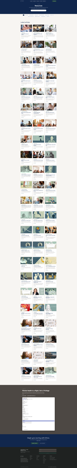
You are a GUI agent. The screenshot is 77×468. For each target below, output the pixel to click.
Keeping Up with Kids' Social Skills (50, 220)
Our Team (44, 458)
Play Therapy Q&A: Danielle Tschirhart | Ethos (49, 313)
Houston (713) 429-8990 (52, 457)
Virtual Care (37, 459)
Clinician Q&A (48, 16)
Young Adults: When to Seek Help (50, 160)
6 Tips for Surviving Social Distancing (50, 128)
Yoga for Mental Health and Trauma (25, 281)
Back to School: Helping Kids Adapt (38, 220)
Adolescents (31, 458)
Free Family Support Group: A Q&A (38, 313)
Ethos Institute (44, 459)
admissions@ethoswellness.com (31, 395)
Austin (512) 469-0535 (52, 458)
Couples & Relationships (24, 189)
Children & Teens (23, 219)
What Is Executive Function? (37, 235)
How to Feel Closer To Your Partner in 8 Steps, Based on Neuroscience (26, 329)
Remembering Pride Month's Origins (38, 160)
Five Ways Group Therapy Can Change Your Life (37, 282)
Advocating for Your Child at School (26, 220)
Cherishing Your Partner (24, 190)
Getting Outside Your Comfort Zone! (26, 376)
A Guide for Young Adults (24, 144)
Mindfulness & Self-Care (37, 16)
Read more (35, 54)
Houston (37, 457)
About (43, 457)
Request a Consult (34, 443)
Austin (37, 458)
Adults (30, 459)
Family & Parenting (48, 189)
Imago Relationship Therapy (49, 281)
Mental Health (47, 64)
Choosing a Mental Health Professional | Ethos (37, 113)
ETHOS (22, 1)
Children (30, 457)
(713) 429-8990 (24, 395)
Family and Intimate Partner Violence (50, 190)
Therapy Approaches (43, 16)
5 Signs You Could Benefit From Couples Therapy (38, 376)
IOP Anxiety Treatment (37, 65)
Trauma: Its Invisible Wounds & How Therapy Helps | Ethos (50, 175)
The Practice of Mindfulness (37, 266)
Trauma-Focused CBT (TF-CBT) (25, 65)
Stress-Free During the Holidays (50, 376)
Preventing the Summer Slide (25, 235)
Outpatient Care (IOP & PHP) (31, 16)
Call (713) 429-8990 (42, 443)
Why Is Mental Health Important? (50, 112)
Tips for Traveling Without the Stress (50, 266)
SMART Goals (23, 266)
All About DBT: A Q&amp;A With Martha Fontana (38, 297)
